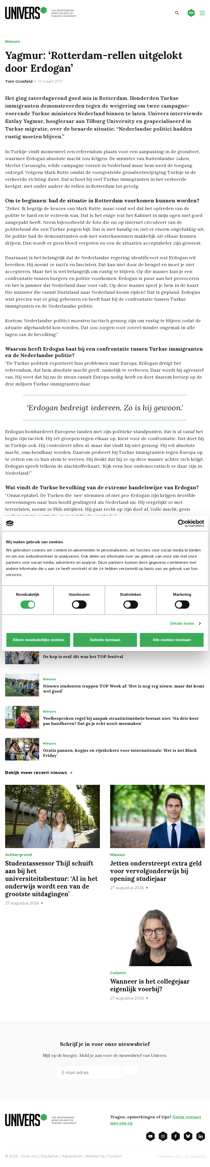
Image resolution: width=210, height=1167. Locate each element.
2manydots (195, 1156)
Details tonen (182, 623)
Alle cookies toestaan (172, 640)
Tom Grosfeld (19, 81)
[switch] (79, 604)
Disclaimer (49, 1156)
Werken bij (95, 1156)
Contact (115, 1156)
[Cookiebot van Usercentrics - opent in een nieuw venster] (181, 523)
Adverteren (72, 1156)
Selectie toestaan (105, 640)
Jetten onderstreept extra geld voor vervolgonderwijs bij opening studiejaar (156, 871)
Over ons (29, 1156)
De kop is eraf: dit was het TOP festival (83, 656)
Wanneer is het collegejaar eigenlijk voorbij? (150, 985)
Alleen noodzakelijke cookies (38, 640)
